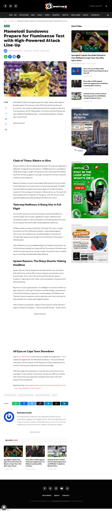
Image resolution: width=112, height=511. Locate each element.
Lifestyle (65, 15)
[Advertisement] (44, 140)
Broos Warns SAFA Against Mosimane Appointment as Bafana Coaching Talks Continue (35, 463)
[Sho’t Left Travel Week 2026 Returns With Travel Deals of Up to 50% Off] (76, 71)
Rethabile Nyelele (16, 51)
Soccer (54, 395)
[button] (106, 6)
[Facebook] (6, 108)
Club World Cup (10, 395)
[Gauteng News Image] (89, 218)
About (57, 495)
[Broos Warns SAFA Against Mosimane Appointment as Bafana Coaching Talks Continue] (35, 451)
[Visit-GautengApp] (89, 262)
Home (11, 15)
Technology (95, 15)
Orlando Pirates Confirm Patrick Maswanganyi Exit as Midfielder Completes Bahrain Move (57, 463)
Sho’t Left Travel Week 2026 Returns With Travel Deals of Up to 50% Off (95, 71)
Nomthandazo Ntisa (79, 63)
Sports (47, 15)
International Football (25, 395)
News (33, 15)
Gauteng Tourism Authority (60, 501)
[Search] (108, 15)
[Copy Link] (18, 57)
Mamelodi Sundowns (43, 395)
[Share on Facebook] (10, 57)
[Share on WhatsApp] (6, 57)
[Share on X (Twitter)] (14, 57)
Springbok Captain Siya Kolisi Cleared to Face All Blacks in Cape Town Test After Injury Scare (13, 463)
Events (39, 15)
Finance (85, 15)
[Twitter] (6, 113)
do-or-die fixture (23, 357)
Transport (55, 15)
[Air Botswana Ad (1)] (89, 155)
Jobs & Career (75, 15)
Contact (66, 495)
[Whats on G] (56, 6)
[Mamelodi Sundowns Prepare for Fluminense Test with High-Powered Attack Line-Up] (35, 96)
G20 (15, 15)
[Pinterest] (6, 124)
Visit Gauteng (23, 15)
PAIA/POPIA (46, 495)
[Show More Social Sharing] (23, 57)
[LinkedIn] (6, 119)
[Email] (6, 129)
